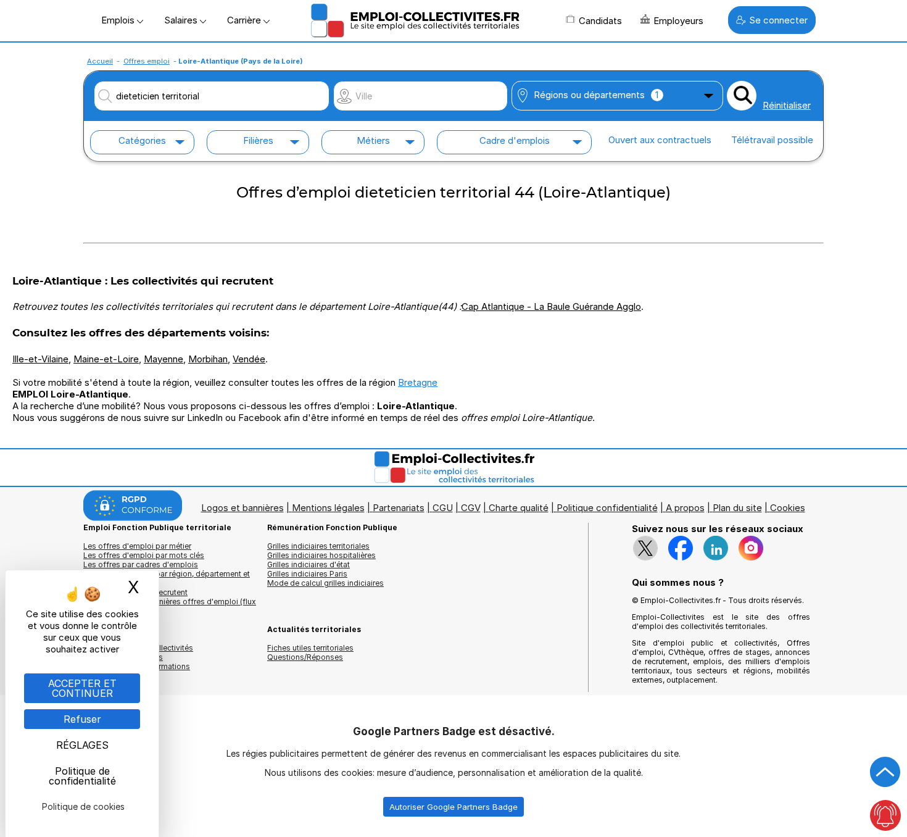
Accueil (100, 61)
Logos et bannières (242, 508)
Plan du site (737, 508)
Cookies (787, 508)
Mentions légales (328, 508)
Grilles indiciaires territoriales (318, 546)
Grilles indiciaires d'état (308, 564)
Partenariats (399, 508)
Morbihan (208, 359)
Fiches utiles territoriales (310, 647)
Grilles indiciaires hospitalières (321, 555)
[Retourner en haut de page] (885, 772)
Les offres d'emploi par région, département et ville (166, 578)
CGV (471, 508)
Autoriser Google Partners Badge (453, 807)
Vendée (249, 359)
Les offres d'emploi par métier (137, 546)
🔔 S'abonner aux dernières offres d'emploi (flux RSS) (169, 606)
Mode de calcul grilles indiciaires (325, 583)
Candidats (600, 21)
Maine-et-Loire (106, 359)
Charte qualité (519, 508)
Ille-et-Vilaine (40, 359)
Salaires (182, 20)
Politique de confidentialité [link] (82, 776)
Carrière (245, 20)
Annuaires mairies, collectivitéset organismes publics (138, 652)
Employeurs (678, 21)
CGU (443, 508)
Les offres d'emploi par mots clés (143, 555)
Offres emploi (146, 61)
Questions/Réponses (305, 657)
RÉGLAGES (82, 745)
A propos (685, 508)
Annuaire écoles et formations (136, 666)
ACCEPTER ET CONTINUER (82, 688)
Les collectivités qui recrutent (135, 592)
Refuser (82, 719)
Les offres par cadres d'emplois (140, 564)
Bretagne (417, 382)
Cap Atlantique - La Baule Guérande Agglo (551, 306)
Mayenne (163, 359)
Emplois (119, 20)
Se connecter (778, 20)
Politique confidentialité (607, 508)
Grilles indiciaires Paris (307, 573)
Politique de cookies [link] (83, 806)
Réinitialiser (787, 105)
